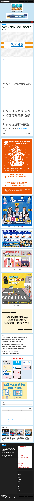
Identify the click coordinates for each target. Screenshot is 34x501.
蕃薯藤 (19, 477)
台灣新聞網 (20, 484)
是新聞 (19, 488)
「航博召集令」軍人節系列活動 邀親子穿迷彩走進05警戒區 (11, 342)
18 (12, 417)
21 (25, 417)
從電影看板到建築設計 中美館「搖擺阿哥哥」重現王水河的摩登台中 (12, 341)
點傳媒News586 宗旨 (4, 495)
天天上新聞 (20, 483)
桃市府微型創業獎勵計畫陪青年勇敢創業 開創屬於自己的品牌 (11, 348)
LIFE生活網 (19, 479)
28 (25, 419)
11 (12, 415)
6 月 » (31, 423)
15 (30, 415)
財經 (3, 24)
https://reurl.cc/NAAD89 (22, 128)
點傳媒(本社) (20, 474)
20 (21, 417)
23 (3, 419)
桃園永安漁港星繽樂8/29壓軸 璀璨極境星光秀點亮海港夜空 (11, 344)
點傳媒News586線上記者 (5, 496)
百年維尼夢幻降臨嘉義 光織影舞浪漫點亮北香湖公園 (10, 353)
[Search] (30, 22)
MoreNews (20, 499)
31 (8, 421)
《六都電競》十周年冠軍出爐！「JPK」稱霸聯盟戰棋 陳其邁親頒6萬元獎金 (13, 337)
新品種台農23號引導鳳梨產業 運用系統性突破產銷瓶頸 (24, 132)
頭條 (5, 24)
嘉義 (2, 24)
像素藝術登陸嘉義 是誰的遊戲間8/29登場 (8, 350)
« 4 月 (3, 423)
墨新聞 (19, 486)
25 (12, 419)
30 (3, 421)
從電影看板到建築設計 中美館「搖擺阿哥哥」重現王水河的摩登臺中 (12, 346)
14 (25, 415)
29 (30, 419)
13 (21, 415)
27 (21, 419)
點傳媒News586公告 (12, 497)
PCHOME (19, 476)
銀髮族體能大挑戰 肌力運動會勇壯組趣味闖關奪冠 (9, 351)
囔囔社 (19, 491)
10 (8, 415)
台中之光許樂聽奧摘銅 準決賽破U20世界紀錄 (10, 132)
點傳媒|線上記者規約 (4, 497)
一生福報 (19, 490)
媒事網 (19, 481)
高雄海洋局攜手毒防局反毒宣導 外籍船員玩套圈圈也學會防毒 (11, 339)
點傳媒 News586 (17, 12)
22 (30, 417)
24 (8, 419)
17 (8, 417)
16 (3, 417)
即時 (32, 22)
